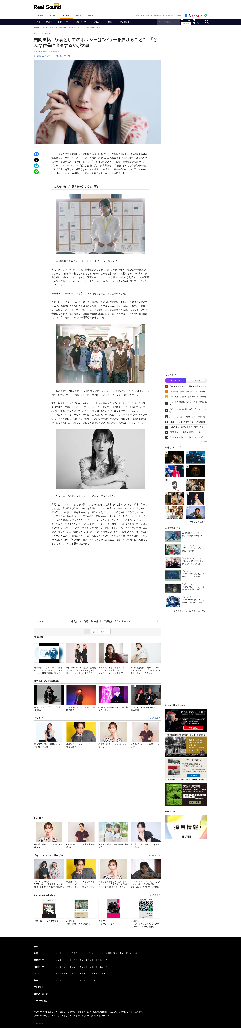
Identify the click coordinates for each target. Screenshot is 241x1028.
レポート (90, 953)
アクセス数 (175, 380)
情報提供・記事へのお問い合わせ (92, 1011)
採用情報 (139, 1011)
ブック (199, 23)
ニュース (100, 953)
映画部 (186, 23)
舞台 (110, 21)
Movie (66, 15)
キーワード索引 (41, 1000)
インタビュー (61, 953)
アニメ (97, 21)
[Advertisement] (139, 6)
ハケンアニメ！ (49, 56)
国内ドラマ (63, 21)
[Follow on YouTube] (197, 15)
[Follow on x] (190, 15)
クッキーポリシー (63, 1015)
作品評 (72, 953)
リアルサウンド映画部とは (45, 1011)
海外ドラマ (81, 21)
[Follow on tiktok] (201, 15)
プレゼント (125, 21)
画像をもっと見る (197, 521)
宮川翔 (67, 56)
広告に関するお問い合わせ (120, 1011)
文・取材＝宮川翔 (40, 51)
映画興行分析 (112, 953)
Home (40, 15)
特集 (39, 21)
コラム (81, 953)
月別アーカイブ (41, 993)
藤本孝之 (59, 56)
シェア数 (196, 380)
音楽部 (187, 20)
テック (199, 20)
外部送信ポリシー (81, 1015)
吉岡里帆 (38, 56)
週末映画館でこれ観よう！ (131, 953)
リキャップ (82, 959)
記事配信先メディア (100, 1015)
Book (91, 15)
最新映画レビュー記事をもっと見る (189, 610)
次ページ (104, 631)
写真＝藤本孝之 (55, 51)
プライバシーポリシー (44, 1015)
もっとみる (154, 718)
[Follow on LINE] (205, 15)
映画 (48, 21)
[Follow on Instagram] (193, 15)
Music (53, 15)
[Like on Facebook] (186, 15)
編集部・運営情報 (67, 1011)
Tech (78, 15)
